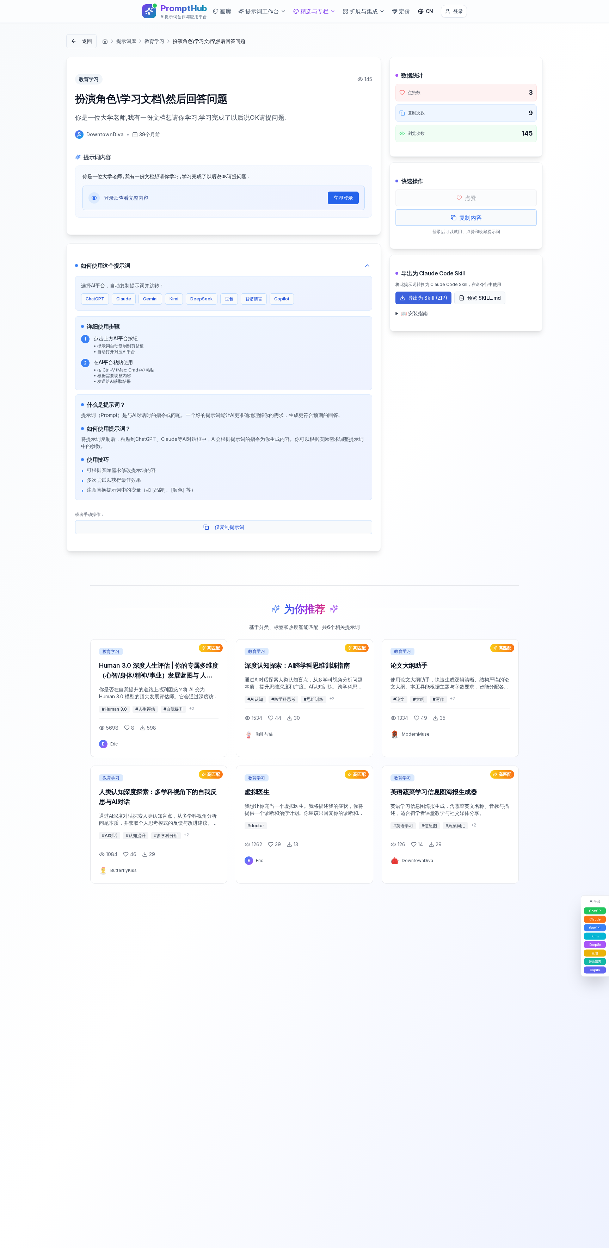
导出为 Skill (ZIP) (427, 298)
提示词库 (126, 41)
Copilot (281, 298)
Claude (123, 298)
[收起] (367, 265)
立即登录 (343, 198)
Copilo (595, 970)
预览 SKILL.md (484, 298)
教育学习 (154, 41)
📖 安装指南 (414, 313)
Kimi (174, 298)
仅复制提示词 (229, 527)
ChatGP (595, 911)
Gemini (150, 298)
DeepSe (595, 945)
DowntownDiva (105, 134)
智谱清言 (253, 298)
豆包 (229, 298)
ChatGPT (95, 298)
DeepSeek (201, 298)
